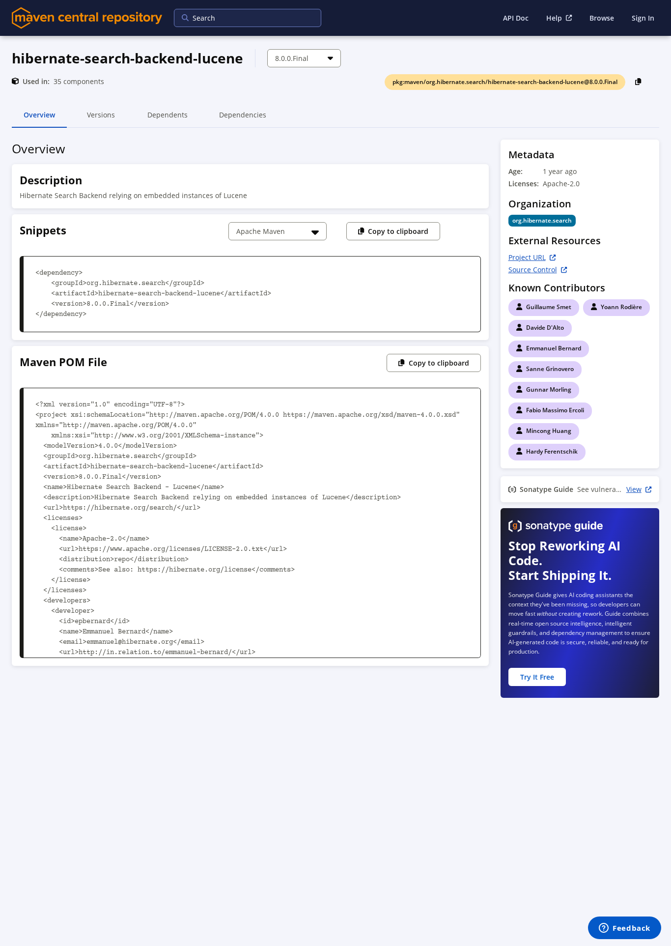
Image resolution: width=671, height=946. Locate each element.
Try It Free (537, 677)
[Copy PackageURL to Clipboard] (638, 81)
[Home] (87, 18)
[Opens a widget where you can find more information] (624, 929)
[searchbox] (241, 18)
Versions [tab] (100, 119)
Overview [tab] (39, 119)
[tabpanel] (335, 423)
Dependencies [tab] (242, 119)
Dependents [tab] (167, 119)
